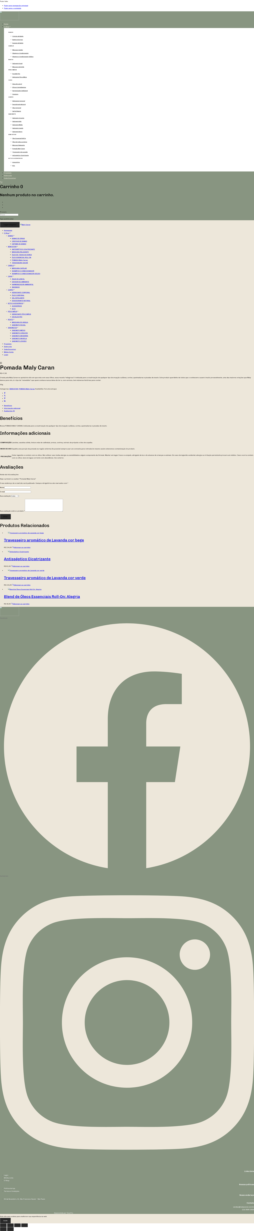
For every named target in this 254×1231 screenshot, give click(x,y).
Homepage (8, 230)
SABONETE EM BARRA (20, 336)
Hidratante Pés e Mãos (19, 77)
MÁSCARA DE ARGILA (20, 322)
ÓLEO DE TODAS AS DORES (22, 255)
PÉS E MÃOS (12, 311)
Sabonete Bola (16, 121)
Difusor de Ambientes (19, 87)
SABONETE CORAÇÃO (20, 333)
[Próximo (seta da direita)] (10, 1229)
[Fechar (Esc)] (24, 1225)
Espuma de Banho (17, 43)
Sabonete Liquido (17, 128)
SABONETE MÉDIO (18, 330)
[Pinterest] (5, 398)
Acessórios (16, 162)
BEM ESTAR (12, 247)
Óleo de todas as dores (19, 142)
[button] (21, 547)
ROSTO (10, 319)
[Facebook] (5, 393)
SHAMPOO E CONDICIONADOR (23, 271)
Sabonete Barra (17, 131)
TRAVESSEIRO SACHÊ (20, 263)
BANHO (10, 236)
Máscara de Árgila (18, 67)
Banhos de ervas (17, 39)
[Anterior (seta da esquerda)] (3, 1229)
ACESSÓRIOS (17, 306)
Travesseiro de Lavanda (20, 152)
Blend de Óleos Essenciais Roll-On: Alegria (42, 596)
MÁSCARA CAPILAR (19, 268)
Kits (13, 165)
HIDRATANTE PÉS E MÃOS (21, 314)
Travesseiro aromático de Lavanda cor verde (45, 578)
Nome (2, 487)
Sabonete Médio (17, 125)
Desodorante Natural (19, 104)
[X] (5, 396)
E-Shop (6, 27)
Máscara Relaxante (18, 145)
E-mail (2, 492)
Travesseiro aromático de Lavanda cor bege (44, 540)
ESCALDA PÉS (17, 317)
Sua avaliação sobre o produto (12, 511)
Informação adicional (12, 408)
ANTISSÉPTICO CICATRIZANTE (23, 249)
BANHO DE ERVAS (18, 238)
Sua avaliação (5, 496)
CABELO (11, 265)
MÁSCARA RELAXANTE (20, 252)
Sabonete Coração (18, 118)
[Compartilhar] (17, 1225)
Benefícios (8, 406)
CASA (10, 276)
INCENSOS (16, 287)
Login (6, 355)
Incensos (15, 94)
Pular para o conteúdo (12, 8)
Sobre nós (8, 175)
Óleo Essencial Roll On (19, 138)
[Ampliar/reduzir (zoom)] (3, 1225)
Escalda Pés (16, 74)
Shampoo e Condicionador (20, 53)
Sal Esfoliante (16, 111)
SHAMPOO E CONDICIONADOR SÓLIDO (26, 274)
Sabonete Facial (17, 63)
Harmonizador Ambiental (20, 90)
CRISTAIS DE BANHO (19, 241)
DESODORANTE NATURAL (21, 301)
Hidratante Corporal (18, 101)
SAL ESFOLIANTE (18, 298)
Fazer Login (8, 208)
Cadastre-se (9, 205)
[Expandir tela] (10, 1225)
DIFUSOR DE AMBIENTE (20, 282)
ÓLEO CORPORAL (18, 295)
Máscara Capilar (17, 50)
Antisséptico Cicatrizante (20, 155)
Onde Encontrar (10, 178)
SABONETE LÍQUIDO (19, 341)
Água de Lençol (17, 84)
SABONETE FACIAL (19, 325)
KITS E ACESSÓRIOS (15, 303)
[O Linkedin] (5, 401)
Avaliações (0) (9, 411)
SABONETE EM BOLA (19, 338)
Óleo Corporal (16, 108)
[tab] (129, 405)
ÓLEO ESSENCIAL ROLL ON (21, 257)
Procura (3, 212)
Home (6, 24)
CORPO (10, 290)
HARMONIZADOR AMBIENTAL (22, 284)
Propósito (8, 173)
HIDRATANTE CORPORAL (21, 292)
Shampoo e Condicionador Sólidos (22, 56)
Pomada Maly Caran (18, 148)
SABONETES (12, 328)
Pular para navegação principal (16, 6)
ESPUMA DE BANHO (19, 244)
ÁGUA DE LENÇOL (18, 279)
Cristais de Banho (17, 36)
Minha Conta (8, 202)
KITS (13, 309)
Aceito (5, 1220)
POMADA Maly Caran (20, 260)
